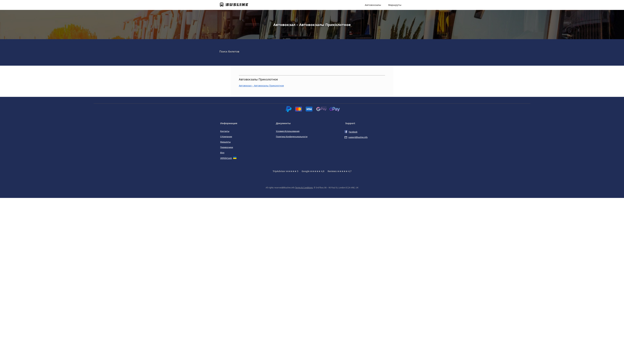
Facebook (353, 131)
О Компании (226, 136)
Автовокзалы (373, 4)
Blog (222, 152)
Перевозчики (226, 147)
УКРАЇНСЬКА (226, 158)
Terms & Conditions (304, 187)
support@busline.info (358, 137)
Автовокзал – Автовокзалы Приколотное (261, 85)
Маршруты (394, 4)
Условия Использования (287, 131)
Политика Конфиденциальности (291, 136)
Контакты (224, 131)
